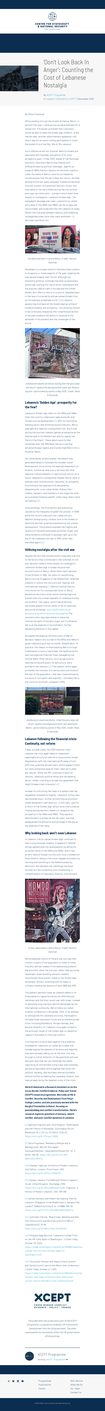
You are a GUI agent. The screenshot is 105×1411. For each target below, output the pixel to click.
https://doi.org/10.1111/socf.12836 (41, 1136)
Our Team (75, 1388)
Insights (50, 98)
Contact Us (75, 1392)
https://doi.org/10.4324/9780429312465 (45, 1187)
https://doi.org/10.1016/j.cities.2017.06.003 (45, 1228)
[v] (49, 586)
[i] (59, 300)
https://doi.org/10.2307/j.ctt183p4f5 (43, 1173)
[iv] (42, 542)
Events (41, 1388)
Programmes (44, 1380)
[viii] (44, 1027)
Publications (61, 98)
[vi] (50, 666)
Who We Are (76, 1380)
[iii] (38, 500)
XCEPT (72, 98)
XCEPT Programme (56, 95)
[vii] (57, 784)
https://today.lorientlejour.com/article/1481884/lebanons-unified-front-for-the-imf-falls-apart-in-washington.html (54, 1250)
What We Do (76, 1384)
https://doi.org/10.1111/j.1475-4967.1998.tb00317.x (49, 1210)
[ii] (55, 420)
